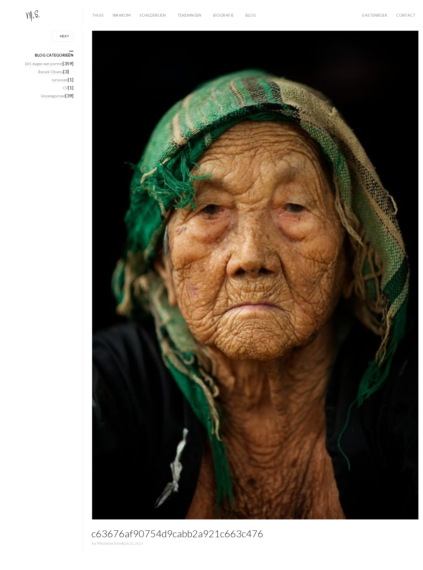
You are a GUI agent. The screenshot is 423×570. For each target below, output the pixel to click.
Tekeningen (189, 15)
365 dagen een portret (43, 63)
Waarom (122, 15)
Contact (406, 15)
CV (65, 88)
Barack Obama (50, 72)
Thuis (98, 15)
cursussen (60, 80)
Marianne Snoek (110, 543)
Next (64, 36)
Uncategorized (53, 96)
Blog (250, 15)
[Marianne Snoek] (43, 15)
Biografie (223, 15)
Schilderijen (153, 15)
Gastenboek (374, 15)
